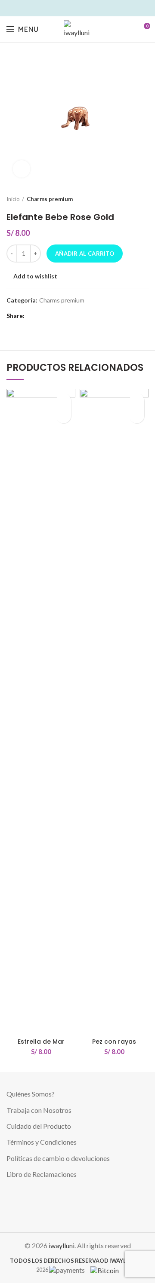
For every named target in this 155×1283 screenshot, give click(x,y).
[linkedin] (82, 8)
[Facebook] (53, 8)
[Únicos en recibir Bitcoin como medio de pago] (102, 1269)
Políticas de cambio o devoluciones (58, 1158)
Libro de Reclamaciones (41, 1174)
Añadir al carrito (84, 253)
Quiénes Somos (29, 1094)
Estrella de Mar (41, 1041)
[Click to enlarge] (21, 168)
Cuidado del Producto (38, 1126)
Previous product (127, 199)
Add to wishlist (35, 276)
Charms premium (50, 199)
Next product (144, 199)
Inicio (13, 199)
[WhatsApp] (92, 8)
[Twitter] (63, 8)
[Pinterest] (73, 8)
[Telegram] (102, 8)
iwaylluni (61, 1245)
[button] (63, 415)
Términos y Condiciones (41, 1142)
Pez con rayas (114, 1041)
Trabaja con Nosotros (38, 1110)
